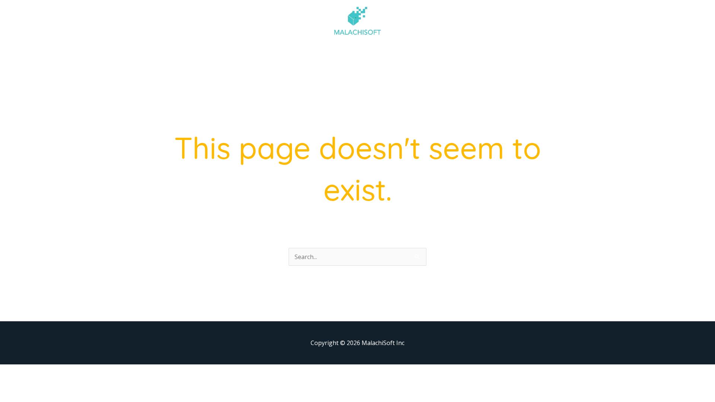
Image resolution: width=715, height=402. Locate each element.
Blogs (417, 54)
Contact (447, 54)
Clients (339, 54)
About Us (270, 54)
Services (306, 54)
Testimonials (378, 54)
